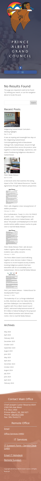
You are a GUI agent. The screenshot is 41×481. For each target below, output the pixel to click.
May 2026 (7, 332)
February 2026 (9, 338)
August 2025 (8, 351)
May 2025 (7, 357)
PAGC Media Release (11, 175)
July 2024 (7, 373)
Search (33, 103)
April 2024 (7, 380)
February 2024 (9, 383)
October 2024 (8, 367)
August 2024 (8, 370)
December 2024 (9, 364)
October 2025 (8, 345)
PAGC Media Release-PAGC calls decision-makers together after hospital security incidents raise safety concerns (18, 249)
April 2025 (7, 361)
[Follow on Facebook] (20, 68)
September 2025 (9, 348)
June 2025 (7, 354)
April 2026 (7, 335)
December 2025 (9, 341)
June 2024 (7, 377)
